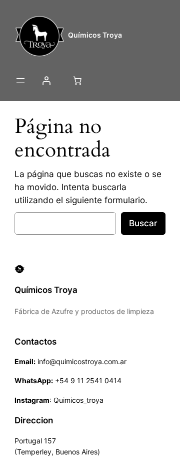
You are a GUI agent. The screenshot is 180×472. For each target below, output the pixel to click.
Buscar (143, 223)
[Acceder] (46, 80)
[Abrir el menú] (20, 80)
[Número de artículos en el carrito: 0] (77, 80)
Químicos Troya (95, 35)
